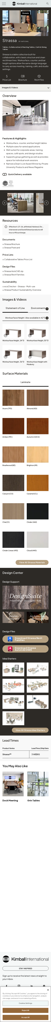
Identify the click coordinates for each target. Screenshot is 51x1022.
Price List (6, 79)
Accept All (25, 1017)
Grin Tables (33, 800)
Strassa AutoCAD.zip (12, 271)
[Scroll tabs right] (47, 309)
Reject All (25, 1010)
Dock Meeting (10, 800)
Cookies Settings (25, 1003)
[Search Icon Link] (48, 4)
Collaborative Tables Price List (17, 259)
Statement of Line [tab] (15, 308)
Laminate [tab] (25, 382)
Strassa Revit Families (13, 274)
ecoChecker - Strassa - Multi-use (18, 286)
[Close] (48, 990)
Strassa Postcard (11, 247)
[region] (25, 1004)
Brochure (22, 79)
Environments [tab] (38, 308)
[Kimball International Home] (24, 3)
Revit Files (39, 79)
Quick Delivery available (20, 174)
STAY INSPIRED (25, 968)
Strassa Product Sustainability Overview (21, 290)
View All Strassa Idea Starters (30, 730)
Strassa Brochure (11, 244)
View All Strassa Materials (32, 562)
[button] (13, 331)
